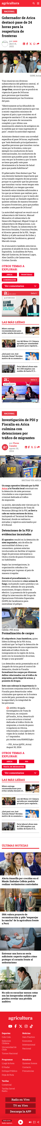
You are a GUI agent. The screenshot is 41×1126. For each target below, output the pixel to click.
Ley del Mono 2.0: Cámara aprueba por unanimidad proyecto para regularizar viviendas (28, 343)
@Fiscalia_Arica (14, 716)
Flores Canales (14, 444)
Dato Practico (28, 1037)
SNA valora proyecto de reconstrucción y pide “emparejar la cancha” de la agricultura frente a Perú (20, 919)
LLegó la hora (8, 1063)
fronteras (26, 274)
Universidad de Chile (9, 1048)
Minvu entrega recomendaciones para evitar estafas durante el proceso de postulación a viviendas (12, 330)
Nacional (9, 11)
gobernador (9, 280)
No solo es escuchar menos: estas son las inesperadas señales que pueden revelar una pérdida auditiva (20, 997)
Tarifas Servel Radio (8, 1089)
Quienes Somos (29, 1063)
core (15, 41)
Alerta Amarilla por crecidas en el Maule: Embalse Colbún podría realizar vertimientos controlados (20, 881)
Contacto (26, 1067)
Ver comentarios (14, 286)
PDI (26, 761)
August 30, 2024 (13, 747)
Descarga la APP (20, 1111)
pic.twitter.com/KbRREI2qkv (20, 739)
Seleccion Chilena (6, 1042)
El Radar (6, 1067)
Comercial (7, 1084)
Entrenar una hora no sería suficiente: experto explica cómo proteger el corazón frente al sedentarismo (19, 958)
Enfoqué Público (9, 1071)
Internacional (28, 1044)
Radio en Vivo (20, 1099)
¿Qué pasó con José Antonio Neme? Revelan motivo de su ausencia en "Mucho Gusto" (12, 356)
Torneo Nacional (10, 1053)
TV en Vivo (20, 1105)
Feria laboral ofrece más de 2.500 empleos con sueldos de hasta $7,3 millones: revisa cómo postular (27, 368)
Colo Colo (6, 1037)
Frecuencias (28, 1071)
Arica (5, 488)
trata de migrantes (13, 766)
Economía (27, 1040)
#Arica (23, 728)
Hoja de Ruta (8, 1074)
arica (9, 274)
